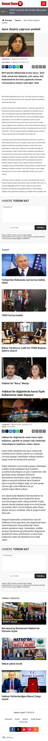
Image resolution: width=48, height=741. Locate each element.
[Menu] (44, 4)
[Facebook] (3, 66)
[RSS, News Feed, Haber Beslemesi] (36, 729)
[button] (36, 66)
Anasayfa (8, 20)
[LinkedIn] (14, 66)
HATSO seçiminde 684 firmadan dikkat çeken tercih (28, 11)
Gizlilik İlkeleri (36, 719)
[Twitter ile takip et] (18, 729)
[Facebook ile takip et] (12, 729)
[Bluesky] (10, 66)
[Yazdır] (33, 66)
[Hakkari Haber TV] (12, 3)
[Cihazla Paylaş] (21, 66)
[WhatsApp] (17, 66)
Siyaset (18, 20)
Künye (17, 719)
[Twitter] (6, 66)
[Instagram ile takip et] (30, 729)
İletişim (25, 719)
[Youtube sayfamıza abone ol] (24, 729)
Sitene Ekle (23, 722)
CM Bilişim (9, 737)
